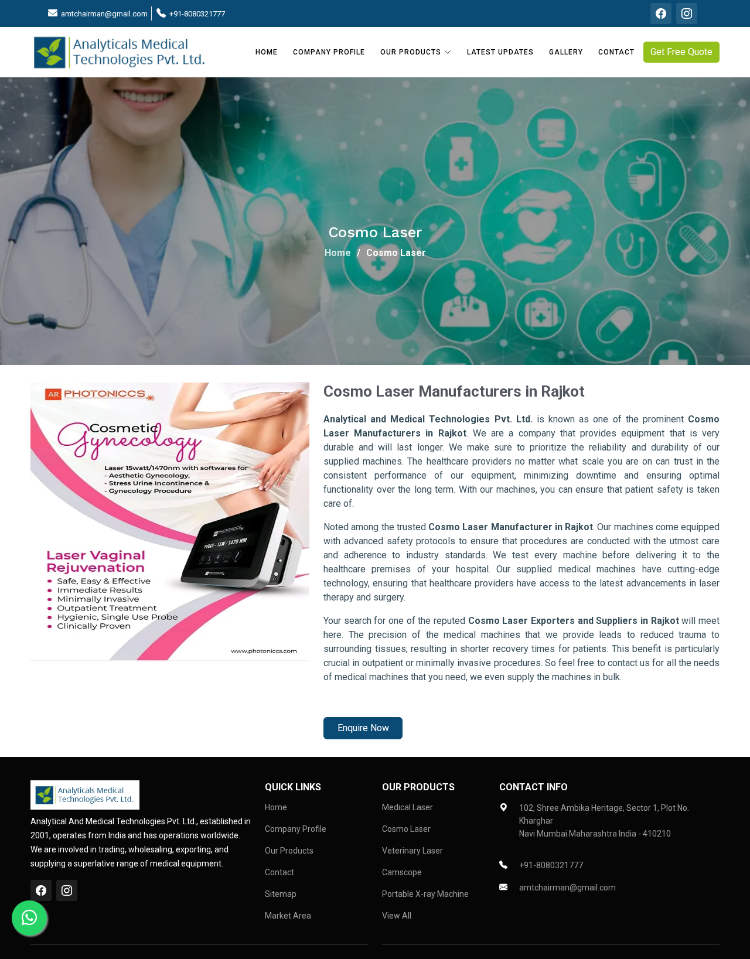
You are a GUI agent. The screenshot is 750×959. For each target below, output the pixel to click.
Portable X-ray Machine (425, 894)
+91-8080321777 (197, 13)
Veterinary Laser (412, 851)
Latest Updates (500, 52)
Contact (616, 52)
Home (266, 52)
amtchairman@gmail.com (104, 13)
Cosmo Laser (406, 829)
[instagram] (686, 13)
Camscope (402, 872)
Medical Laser (407, 807)
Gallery (566, 52)
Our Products (289, 851)
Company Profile (329, 52)
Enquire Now (363, 727)
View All (396, 916)
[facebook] (660, 13)
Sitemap (280, 894)
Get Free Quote (681, 51)
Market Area (288, 916)
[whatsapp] (29, 918)
